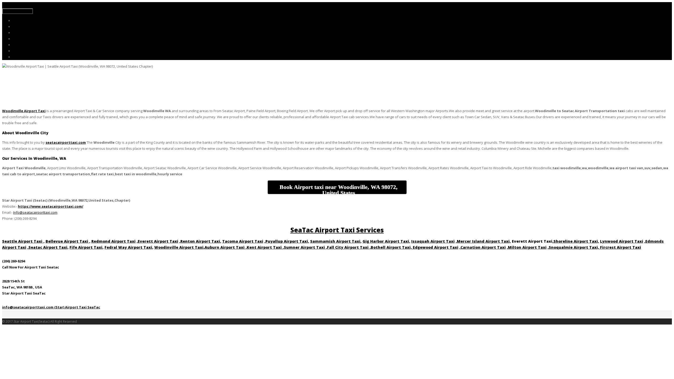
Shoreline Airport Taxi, (576, 241)
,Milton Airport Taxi (527, 247)
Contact (18, 57)
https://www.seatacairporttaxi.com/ (50, 206)
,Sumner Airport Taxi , (305, 247)
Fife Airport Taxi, (86, 247)
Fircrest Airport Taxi (620, 247)
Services (19, 26)
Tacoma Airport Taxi (242, 241)
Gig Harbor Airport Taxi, (386, 241)
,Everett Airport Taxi (157, 241)
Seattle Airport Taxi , (23, 241)
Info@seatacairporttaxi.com (35, 212)
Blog (16, 45)
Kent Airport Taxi (265, 247)
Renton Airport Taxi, (200, 241)
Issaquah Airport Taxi (433, 241)
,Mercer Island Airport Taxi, (483, 241)
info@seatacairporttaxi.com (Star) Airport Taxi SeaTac (51, 307)
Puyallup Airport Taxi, (287, 241)
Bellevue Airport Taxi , (68, 241)
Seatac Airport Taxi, (48, 247)
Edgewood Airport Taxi (435, 247)
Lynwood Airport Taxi (621, 241)
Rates (17, 33)
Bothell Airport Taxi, (392, 247)
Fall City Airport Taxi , (349, 247)
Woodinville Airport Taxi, (179, 247)
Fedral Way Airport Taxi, (129, 247)
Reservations (22, 39)
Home (17, 20)
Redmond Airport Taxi (113, 241)
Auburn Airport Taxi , (226, 247)
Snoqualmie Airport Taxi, (574, 247)
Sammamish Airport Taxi (335, 241)
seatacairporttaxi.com (66, 142)
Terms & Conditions (27, 51)
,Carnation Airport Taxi (482, 247)
